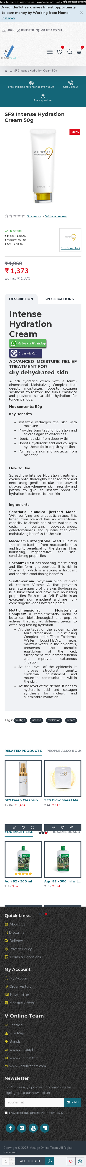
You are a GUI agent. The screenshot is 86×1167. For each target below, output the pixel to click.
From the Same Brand (59, 832)
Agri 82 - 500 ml (18, 881)
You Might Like (19, 832)
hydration (54, 720)
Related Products (23, 751)
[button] (40, 833)
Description (21, 299)
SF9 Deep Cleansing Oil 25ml (23, 800)
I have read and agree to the (36, 1113)
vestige (20, 720)
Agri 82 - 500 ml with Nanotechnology (63, 881)
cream (71, 720)
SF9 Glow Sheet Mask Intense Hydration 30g (63, 800)
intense (36, 720)
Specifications (59, 299)
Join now (8, 18)
